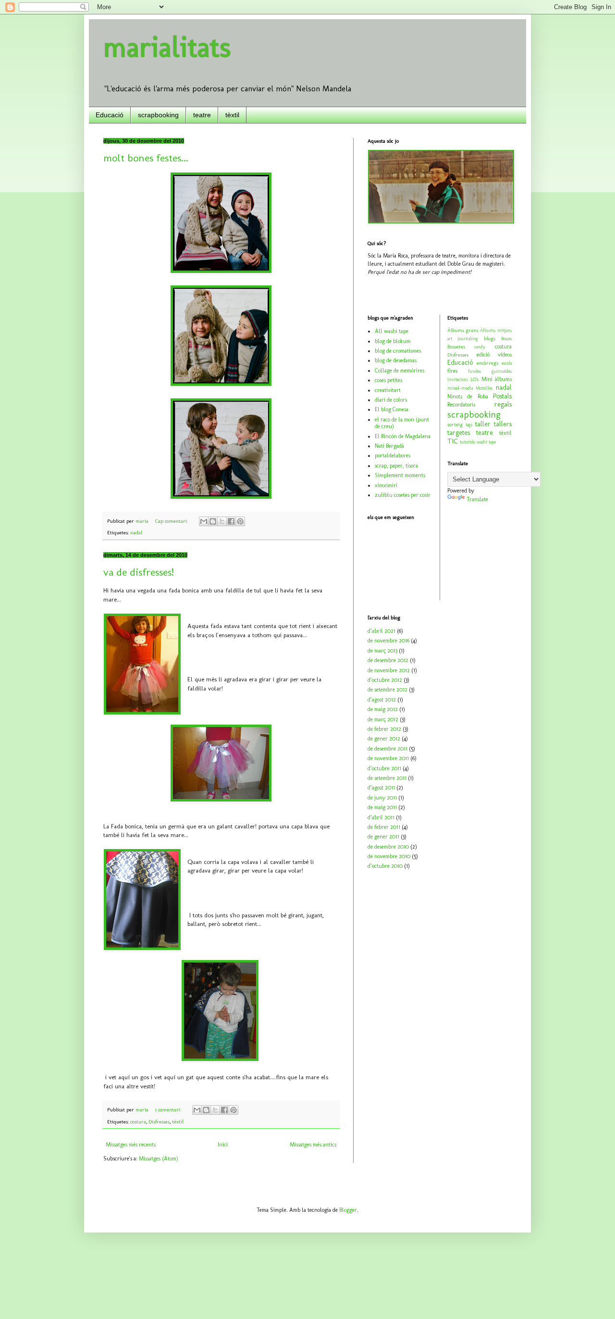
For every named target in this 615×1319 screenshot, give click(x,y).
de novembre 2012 (389, 670)
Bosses (506, 338)
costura (138, 1122)
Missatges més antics (313, 1144)
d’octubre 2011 (384, 768)
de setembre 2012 (387, 689)
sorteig (455, 424)
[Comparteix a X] (222, 521)
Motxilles (484, 388)
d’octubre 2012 (385, 680)
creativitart (388, 390)
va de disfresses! (138, 572)
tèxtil (232, 115)
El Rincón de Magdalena (402, 436)
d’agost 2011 (381, 787)
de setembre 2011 (387, 778)
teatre (202, 115)
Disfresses (159, 1122)
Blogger (348, 1210)
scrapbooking (158, 115)
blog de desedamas (396, 360)
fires (452, 371)
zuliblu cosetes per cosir (402, 495)
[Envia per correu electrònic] (204, 521)
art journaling (463, 338)
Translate (477, 499)
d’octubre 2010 (385, 866)
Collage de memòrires (399, 370)
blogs (489, 338)
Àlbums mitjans (496, 330)
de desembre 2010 (388, 846)
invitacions (457, 379)
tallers (503, 423)
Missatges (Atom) (158, 1158)
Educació (109, 115)
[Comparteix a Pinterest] (240, 521)
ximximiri (386, 485)
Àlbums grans (463, 330)
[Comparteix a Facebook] (231, 521)
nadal (136, 533)
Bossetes (456, 347)
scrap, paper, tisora (396, 465)
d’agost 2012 (382, 699)
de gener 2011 (383, 836)
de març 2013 (382, 650)
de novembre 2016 (388, 640)
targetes (458, 432)
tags (469, 424)
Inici (223, 1144)
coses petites (388, 380)
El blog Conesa (391, 409)
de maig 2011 (382, 807)
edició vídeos (494, 354)
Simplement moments (400, 475)
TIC (452, 441)
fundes (474, 371)
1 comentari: (169, 1110)
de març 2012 (383, 719)
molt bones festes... (145, 157)
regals (503, 404)
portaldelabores (392, 455)
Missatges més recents (131, 1144)
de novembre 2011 (388, 758)
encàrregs (487, 363)
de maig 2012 (383, 709)
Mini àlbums (496, 379)
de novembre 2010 (389, 856)
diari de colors (391, 399)
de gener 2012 (384, 738)
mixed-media (460, 388)
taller (483, 423)
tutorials (467, 441)
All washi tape (391, 331)
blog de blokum (393, 341)
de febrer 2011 (384, 827)
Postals (502, 396)
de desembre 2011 (387, 748)
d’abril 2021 (381, 631)
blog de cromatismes (398, 350)
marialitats (167, 47)
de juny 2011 (382, 797)
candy (479, 346)
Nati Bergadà (389, 446)
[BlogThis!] (213, 521)
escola (507, 363)
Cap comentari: (172, 521)
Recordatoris (461, 404)
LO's (474, 379)
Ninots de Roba (467, 396)
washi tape (486, 441)
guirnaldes (502, 371)
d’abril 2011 (381, 817)
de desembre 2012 (388, 660)
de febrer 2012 (384, 729)
